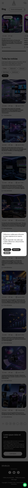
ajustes (9, 243)
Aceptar (7, 249)
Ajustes (7, 253)
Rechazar (16, 249)
